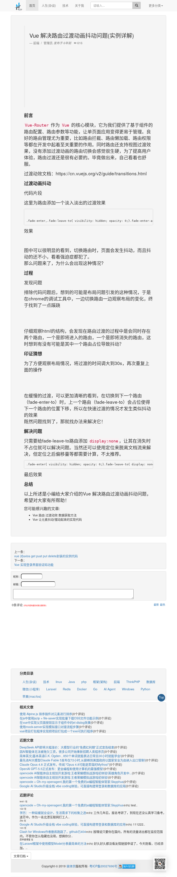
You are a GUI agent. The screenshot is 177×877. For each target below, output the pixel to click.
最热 (162, 604)
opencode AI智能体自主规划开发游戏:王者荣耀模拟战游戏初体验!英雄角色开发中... (76, 773)
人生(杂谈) (49, 5)
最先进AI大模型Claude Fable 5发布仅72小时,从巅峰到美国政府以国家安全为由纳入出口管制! (82, 760)
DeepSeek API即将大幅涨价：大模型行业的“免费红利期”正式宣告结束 (67, 747)
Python (145, 689)
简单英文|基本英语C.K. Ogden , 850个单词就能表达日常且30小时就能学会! (70, 756)
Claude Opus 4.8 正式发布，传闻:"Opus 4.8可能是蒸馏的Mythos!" (64, 764)
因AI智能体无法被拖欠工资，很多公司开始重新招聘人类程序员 (62, 751)
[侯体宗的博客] (18, 5)
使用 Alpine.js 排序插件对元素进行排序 (46, 714)
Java (71, 682)
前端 (117, 682)
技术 (65, 5)
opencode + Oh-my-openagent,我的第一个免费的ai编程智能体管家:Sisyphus (71, 781)
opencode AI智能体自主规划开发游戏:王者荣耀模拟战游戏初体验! (64, 777)
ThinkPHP (133, 682)
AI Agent (109, 689)
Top (161, 697)
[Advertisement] (89, 75)
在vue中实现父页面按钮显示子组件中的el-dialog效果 (55, 722)
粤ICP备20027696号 (103, 866)
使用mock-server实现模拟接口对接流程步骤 (49, 727)
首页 (32, 5)
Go (95, 689)
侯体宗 (71, 866)
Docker (82, 689)
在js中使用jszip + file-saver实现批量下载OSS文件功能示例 (59, 718)
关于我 (79, 5)
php (84, 682)
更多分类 (155, 5)
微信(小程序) (31, 689)
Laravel (51, 689)
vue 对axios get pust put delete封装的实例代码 (46, 556)
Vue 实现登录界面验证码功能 (34, 564)
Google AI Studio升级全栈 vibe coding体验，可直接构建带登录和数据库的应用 (73, 786)
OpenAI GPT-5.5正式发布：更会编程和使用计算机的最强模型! (62, 769)
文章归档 (20, 856)
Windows (128, 689)
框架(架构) (100, 682)
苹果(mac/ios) (31, 696)
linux (59, 682)
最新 (156, 604)
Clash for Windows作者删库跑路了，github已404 (53, 831)
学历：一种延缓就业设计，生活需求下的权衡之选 (53, 812)
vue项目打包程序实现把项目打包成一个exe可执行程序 (56, 731)
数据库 (150, 682)
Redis (67, 689)
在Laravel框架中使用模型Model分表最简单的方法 (53, 843)
